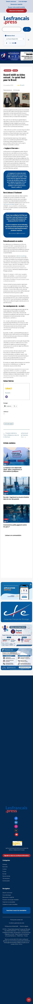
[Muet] (10, 43)
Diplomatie (7, 70)
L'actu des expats (8, 423)
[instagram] (16, 826)
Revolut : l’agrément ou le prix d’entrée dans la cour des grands (16, 498)
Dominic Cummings (21, 256)
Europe (15, 70)
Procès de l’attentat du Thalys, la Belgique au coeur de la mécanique (11, 435)
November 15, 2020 (16, 235)
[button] (28, 999)
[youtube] (16, 834)
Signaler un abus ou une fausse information (16, 855)
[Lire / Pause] (6, 43)
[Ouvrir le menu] (29, 40)
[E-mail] (6, 396)
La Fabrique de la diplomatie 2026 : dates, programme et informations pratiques (12, 469)
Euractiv (22, 85)
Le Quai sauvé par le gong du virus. (24, 435)
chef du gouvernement (9, 204)
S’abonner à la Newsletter (16, 10)
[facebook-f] (16, 818)
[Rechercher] (27, 29)
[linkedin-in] (16, 822)
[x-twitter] (16, 830)
